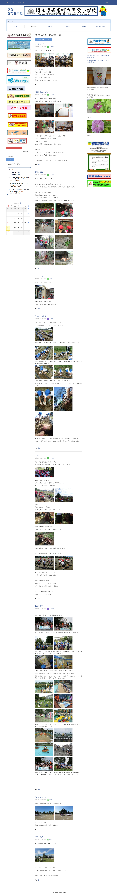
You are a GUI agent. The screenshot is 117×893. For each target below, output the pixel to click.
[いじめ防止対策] (16, 89)
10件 (48, 39)
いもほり (38, 455)
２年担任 (51, 318)
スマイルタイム (40, 836)
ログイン (108, 2)
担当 (50, 279)
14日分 (10, 160)
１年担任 (51, 46)
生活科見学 (39, 172)
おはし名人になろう (42, 92)
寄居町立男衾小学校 (17, 2)
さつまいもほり (40, 316)
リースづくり (40, 44)
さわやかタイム (40, 797)
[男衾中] (99, 41)
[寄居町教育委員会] (19, 35)
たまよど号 (39, 276)
